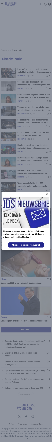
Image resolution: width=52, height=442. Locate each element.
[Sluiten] (47, 194)
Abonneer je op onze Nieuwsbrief (26, 245)
